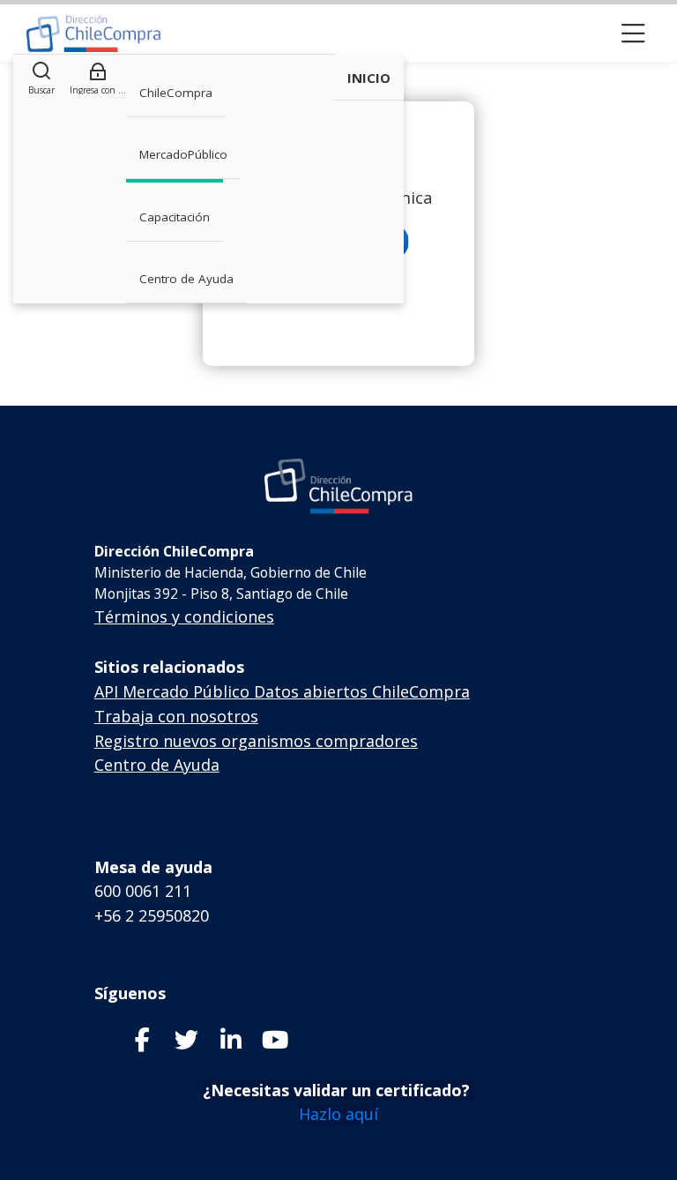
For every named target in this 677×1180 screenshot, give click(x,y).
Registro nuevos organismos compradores (256, 740)
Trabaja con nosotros (176, 716)
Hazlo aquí (338, 1113)
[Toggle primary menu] (633, 33)
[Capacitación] (93, 33)
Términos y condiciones (184, 616)
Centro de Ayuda (156, 764)
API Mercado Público (171, 691)
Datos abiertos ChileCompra (362, 691)
